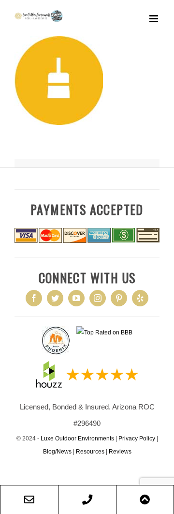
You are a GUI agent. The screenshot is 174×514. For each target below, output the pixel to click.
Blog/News (57, 451)
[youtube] (76, 298)
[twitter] (55, 298)
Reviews (120, 451)
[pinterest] (119, 298)
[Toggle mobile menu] (154, 19)
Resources (90, 451)
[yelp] (140, 298)
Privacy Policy (136, 438)
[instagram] (97, 298)
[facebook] (34, 298)
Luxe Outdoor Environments (77, 438)
